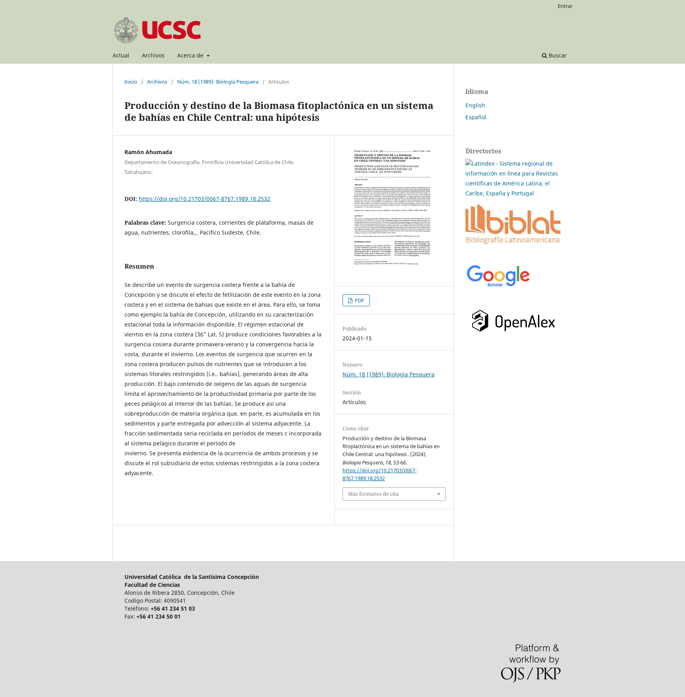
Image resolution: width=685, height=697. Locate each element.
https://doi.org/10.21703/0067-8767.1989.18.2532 (204, 198)
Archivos (153, 55)
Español (475, 117)
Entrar (565, 6)
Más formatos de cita (373, 493)
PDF (359, 300)
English (475, 105)
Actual (121, 55)
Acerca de (191, 55)
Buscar (557, 55)
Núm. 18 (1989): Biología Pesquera (217, 81)
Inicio (130, 81)
